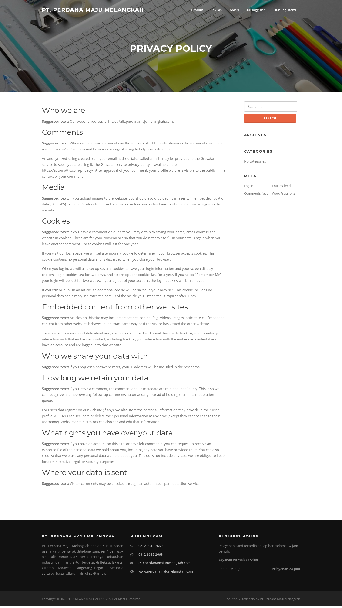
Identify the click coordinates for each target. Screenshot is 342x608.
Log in (248, 185)
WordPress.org (283, 193)
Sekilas (216, 10)
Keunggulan (256, 10)
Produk (197, 10)
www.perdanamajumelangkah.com (165, 571)
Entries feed (281, 185)
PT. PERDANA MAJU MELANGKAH (93, 10)
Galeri (234, 10)
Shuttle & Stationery (241, 599)
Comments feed (256, 193)
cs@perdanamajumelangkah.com (164, 562)
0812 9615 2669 (150, 545)
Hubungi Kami (285, 10)
